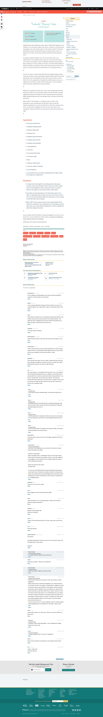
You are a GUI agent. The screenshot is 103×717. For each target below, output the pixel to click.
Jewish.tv (37, 705)
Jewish (58, 710)
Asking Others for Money (33, 277)
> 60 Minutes (54, 236)
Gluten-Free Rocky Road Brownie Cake (33, 264)
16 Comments (56, 278)
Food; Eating (69, 71)
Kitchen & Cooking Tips (42, 11)
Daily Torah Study (52, 692)
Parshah (61, 694)
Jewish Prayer (62, 695)
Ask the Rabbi (78, 8)
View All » (48, 265)
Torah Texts (66, 705)
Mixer (61, 236)
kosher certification (50, 250)
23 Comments (30, 279)
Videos (25, 11)
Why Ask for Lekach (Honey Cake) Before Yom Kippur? (35, 274)
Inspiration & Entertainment (30, 692)
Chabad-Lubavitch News (73, 693)
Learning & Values (29, 691)
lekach (50, 215)
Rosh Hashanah (28, 236)
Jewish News (40, 692)
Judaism (54, 710)
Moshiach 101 (40, 693)
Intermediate (45, 236)
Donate (93, 8)
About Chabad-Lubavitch (73, 690)
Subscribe (48, 669)
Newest (31, 287)
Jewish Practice (28, 690)
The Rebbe (70, 691)
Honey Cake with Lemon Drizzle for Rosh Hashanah (31, 263)
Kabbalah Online (41, 695)
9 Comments (30, 275)
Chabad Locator (71, 694)
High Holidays (69, 65)
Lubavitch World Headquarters (61, 709)
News (54, 705)
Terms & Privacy (72, 713)
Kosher (61, 693)
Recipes (20, 11)
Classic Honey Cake (53, 273)
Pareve (53, 233)
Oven (25, 239)
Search (50, 694)
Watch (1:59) (51, 278)
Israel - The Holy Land (42, 696)
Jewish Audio (62, 696)
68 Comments (51, 274)
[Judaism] (5, 8)
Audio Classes (48, 705)
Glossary (50, 695)
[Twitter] (75, 710)
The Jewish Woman (41, 691)
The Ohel (70, 692)
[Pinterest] (78, 710)
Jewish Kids (78, 705)
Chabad (40, 709)
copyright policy (39, 255)
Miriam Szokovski (44, 27)
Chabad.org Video (41, 690)
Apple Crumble (28, 266)
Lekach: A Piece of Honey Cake (55, 277)
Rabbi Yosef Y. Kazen (44, 710)
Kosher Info (32, 11)
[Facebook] (73, 710)
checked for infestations (34, 251)
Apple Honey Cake (49, 262)
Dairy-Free (40, 233)
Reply (29, 299)
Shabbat (61, 692)
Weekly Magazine (29, 694)
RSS (49, 696)
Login (69, 8)
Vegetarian (33, 233)
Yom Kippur (37, 236)
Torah (51, 710)
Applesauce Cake (49, 263)
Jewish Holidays (62, 690)
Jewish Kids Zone (41, 694)
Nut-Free (47, 233)
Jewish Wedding (62, 691)
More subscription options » (71, 79)
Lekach (68, 70)
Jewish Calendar (51, 691)
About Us (67, 713)
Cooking (60, 705)
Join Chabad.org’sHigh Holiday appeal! (47, 1)
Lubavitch (42, 709)
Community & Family (29, 693)
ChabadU (43, 705)
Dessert (29, 15)
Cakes (33, 15)
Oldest (34, 287)
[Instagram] (80, 710)
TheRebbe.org (40, 697)
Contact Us (78, 713)
